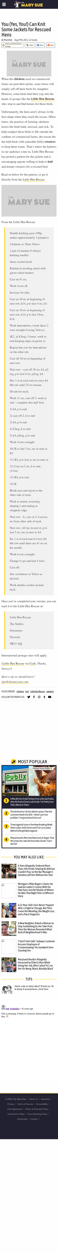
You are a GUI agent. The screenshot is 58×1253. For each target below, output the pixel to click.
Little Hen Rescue (42, 99)
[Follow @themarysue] (29, 698)
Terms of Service (25, 1104)
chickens (20, 691)
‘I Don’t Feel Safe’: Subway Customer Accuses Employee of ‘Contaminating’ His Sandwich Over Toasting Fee (36, 946)
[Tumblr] (44, 698)
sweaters (50, 691)
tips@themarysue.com (14, 682)
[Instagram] (39, 698)
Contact (34, 1119)
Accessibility (42, 1104)
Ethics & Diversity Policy (37, 1109)
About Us (33, 1099)
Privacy (10, 1104)
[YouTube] (50, 698)
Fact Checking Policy (37, 1114)
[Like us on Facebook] (34, 698)
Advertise (45, 1099)
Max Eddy (8, 40)
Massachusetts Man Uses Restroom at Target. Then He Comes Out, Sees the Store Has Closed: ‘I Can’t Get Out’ (32, 840)
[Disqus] (29, 1040)
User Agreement (14, 1109)
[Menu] (4, 4)
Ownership (22, 1119)
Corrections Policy (16, 1114)
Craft (32, 663)
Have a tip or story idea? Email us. (33, 986)
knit (27, 691)
